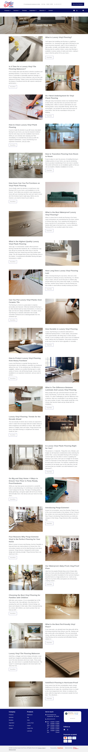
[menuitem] (7, 10)
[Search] (83, 10)
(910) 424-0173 (58, 4)
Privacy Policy (41, 748)
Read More (49, 57)
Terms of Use (12, 749)
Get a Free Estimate (78, 4)
